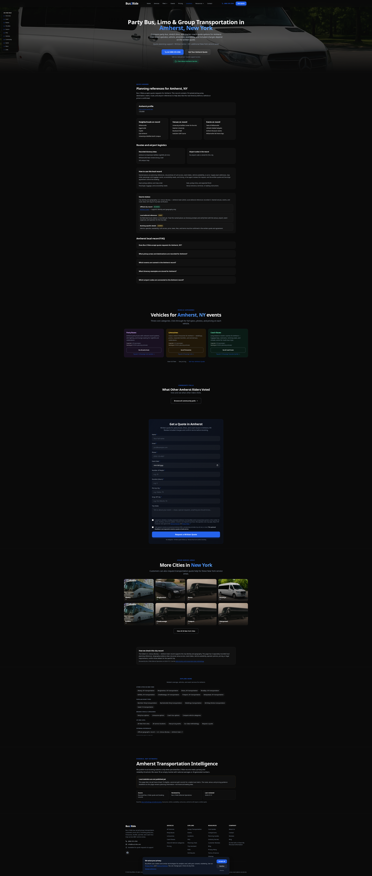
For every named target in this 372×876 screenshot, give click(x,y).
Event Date (156, 461)
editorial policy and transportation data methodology (190, 661)
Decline (221, 866)
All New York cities (143, 724)
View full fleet (171, 361)
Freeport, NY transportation (191, 695)
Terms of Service (175, 524)
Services (156, 3)
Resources (198, 3)
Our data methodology (191, 724)
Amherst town (144, 209)
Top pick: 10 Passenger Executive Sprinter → (228, 354)
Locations (189, 3)
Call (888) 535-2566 (173, 52)
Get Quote (241, 3)
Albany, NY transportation (146, 690)
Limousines (170, 836)
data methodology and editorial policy (151, 802)
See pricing (182, 361)
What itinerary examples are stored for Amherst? (158, 271)
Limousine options (158, 715)
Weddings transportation (193, 703)
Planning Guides (213, 836)
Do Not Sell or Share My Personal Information (236, 844)
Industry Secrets (213, 839)
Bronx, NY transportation (189, 690)
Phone (154, 452)
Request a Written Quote (186, 534)
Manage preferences (150, 869)
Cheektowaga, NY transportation (168, 695)
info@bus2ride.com (134, 844)
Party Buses (170, 833)
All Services (170, 829)
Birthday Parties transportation (215, 703)
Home (149, 3)
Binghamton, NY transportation (168, 690)
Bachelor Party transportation (147, 703)
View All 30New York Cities (186, 631)
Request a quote (207, 724)
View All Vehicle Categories (175, 843)
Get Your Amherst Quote (197, 52)
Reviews (231, 836)
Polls (189, 849)
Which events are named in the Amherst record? (157, 262)
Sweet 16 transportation (145, 707)
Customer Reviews (214, 843)
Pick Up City (156, 488)
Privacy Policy (185, 524)
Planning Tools (192, 843)
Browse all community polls (185, 401)
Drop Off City (157, 497)
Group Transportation (195, 829)
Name (154, 434)
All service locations (159, 724)
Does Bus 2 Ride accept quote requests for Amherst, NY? (160, 245)
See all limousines (186, 350)
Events (173, 3)
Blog (209, 846)
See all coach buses (228, 350)
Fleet (164, 3)
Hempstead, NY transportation (213, 695)
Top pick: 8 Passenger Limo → (186, 354)
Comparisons (212, 833)
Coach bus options (173, 715)
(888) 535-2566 (132, 841)
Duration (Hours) (158, 479)
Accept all (222, 861)
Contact (209, 3)
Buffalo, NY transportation (146, 695)
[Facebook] (127, 853)
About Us (232, 829)
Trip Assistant (192, 846)
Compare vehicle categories (192, 715)
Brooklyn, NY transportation (210, 690)
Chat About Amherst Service (187, 61)
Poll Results (191, 853)
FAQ (189, 839)
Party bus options (143, 715)
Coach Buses (171, 839)
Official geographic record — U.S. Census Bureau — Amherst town (159, 732)
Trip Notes (155, 506)
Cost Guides (212, 829)
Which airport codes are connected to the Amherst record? (161, 280)
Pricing (180, 3)
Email (154, 443)
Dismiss (222, 870)
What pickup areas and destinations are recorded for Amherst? (163, 254)
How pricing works (175, 724)
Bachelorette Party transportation (171, 703)
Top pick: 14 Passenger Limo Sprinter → (144, 354)
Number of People (158, 470)
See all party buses (143, 350)
